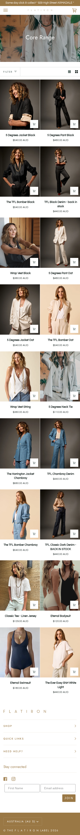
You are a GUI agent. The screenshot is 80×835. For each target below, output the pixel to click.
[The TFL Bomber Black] (20, 171)
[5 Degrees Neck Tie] (60, 376)
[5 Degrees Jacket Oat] (20, 309)
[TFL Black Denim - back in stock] (60, 171)
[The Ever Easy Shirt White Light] (60, 652)
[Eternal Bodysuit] (60, 585)
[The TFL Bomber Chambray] (20, 514)
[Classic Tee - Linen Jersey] (20, 585)
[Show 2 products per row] (76, 71)
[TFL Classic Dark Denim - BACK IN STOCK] (60, 514)
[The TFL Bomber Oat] (60, 309)
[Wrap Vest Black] (20, 243)
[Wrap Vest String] (20, 376)
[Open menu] (9, 10)
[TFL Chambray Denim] (60, 443)
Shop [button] (7, 726)
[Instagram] (13, 779)
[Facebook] (5, 779)
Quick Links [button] (13, 739)
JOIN (68, 798)
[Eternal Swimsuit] (20, 652)
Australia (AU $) (21, 821)
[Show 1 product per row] (69, 71)
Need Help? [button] (13, 751)
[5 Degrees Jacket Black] (20, 105)
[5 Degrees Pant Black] (60, 105)
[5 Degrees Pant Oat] (60, 243)
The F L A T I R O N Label (28, 830)
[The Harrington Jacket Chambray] (20, 443)
